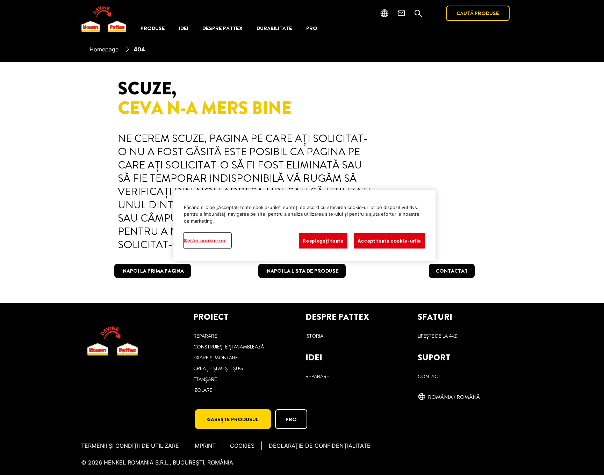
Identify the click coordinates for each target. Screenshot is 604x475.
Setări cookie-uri (205, 240)
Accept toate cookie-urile (389, 241)
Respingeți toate (323, 241)
